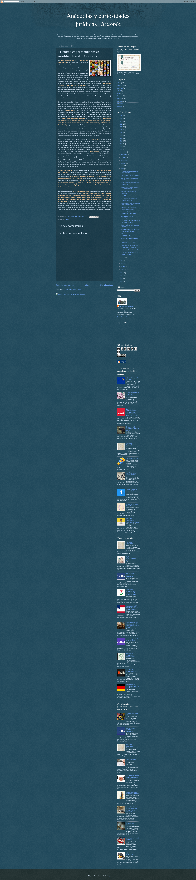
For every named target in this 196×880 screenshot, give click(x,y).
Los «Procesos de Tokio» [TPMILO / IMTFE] (131, 474)
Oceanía (119, 106)
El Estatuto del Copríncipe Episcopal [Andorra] (128, 208)
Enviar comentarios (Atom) (73, 289)
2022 (121, 127)
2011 (121, 278)
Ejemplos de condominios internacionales (130, 655)
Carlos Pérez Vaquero (126, 306)
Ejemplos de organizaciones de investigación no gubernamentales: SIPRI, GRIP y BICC (132, 412)
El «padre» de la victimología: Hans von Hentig (132, 428)
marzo (123, 263)
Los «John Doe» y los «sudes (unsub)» (132, 670)
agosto (123, 163)
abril (122, 261)
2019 (121, 135)
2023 (121, 124)
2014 (121, 149)
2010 (121, 281)
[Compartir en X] (94, 217)
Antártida (120, 88)
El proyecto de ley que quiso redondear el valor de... (129, 246)
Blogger (109, 876)
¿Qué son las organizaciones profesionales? (129, 171)
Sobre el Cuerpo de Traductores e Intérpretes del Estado (132, 520)
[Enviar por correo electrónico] (90, 217)
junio (122, 169)
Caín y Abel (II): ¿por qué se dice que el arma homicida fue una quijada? (132, 625)
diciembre (124, 152)
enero (123, 269)
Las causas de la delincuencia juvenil (131, 824)
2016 (121, 144)
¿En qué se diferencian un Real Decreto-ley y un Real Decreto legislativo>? (132, 809)
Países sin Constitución (129, 444)
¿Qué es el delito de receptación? (132, 853)
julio (122, 166)
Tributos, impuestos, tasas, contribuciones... (133, 760)
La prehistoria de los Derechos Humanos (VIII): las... (130, 230)
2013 (121, 273)
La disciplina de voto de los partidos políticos (129, 199)
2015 (121, 146)
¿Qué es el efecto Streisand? (129, 250)
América (119, 85)
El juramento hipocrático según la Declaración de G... (130, 187)
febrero (123, 266)
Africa (119, 83)
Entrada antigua (106, 285)
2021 (121, 129)
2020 (121, 132)
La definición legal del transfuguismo (127, 217)
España (67, 219)
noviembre (124, 154)
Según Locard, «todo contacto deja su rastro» (132, 558)
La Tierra (120, 103)
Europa (119, 101)
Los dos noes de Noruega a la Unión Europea (129, 179)
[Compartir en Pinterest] (97, 217)
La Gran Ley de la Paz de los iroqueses (132, 639)
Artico (119, 90)
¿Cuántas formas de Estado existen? (132, 714)
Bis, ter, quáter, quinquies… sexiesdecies (130, 575)
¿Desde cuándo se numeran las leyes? (131, 490)
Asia (118, 93)
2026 (121, 115)
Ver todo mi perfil (122, 317)
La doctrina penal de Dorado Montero (132, 504)
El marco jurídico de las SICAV (130, 175)
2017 (121, 141)
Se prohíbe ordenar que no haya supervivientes (130, 253)
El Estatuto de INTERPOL (128, 242)
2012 (121, 275)
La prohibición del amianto (128, 196)
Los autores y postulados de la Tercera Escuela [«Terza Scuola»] (131, 592)
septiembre (124, 160)
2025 (121, 118)
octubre (123, 157)
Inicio (87, 285)
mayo (123, 258)
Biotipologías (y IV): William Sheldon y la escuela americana (132, 607)
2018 (121, 138)
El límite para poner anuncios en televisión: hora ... (130, 234)
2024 (121, 121)
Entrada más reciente (65, 285)
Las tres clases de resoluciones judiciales (132, 792)
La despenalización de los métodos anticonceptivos (132, 394)
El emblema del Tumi (132, 458)
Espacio (119, 96)
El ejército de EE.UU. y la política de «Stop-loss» (128, 212)
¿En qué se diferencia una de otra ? (132, 777)
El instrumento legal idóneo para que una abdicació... (130, 203)
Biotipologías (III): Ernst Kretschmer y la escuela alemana (132, 686)
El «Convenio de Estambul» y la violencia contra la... (130, 221)
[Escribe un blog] (92, 217)
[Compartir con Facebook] (96, 217)
